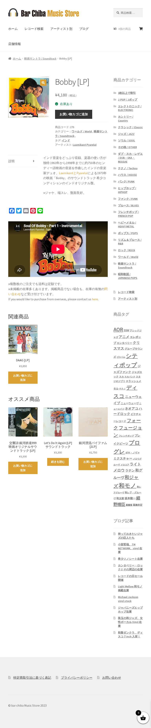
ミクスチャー (122, 458)
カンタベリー (124, 343)
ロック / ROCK (126, 250)
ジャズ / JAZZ (126, 134)
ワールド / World (82, 131)
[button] (43, 83)
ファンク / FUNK (128, 199)
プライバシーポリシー (76, 677)
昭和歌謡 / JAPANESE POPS (127, 276)
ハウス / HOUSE (127, 175)
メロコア (125, 464)
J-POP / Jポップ (127, 99)
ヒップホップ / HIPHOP (127, 190)
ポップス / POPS (128, 233)
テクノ (122, 388)
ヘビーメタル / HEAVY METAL (127, 224)
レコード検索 (34, 29)
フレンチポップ (126, 436)
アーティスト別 (61, 29)
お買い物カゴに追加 (74, 114)
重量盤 (129, 505)
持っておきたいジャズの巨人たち (130, 535)
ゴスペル (121, 357)
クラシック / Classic (130, 127)
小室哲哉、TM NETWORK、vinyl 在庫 (130, 548)
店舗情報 (14, 44)
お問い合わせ (111, 677)
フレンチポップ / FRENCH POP (128, 214)
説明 (11, 161)
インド (66, 140)
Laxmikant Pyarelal (85, 145)
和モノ (127, 485)
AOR (118, 329)
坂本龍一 (130, 498)
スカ (121, 376)
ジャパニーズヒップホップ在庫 (130, 609)
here (95, 299)
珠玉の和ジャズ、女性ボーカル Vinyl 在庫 (130, 622)
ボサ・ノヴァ (132, 452)
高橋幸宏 (137, 504)
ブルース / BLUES (128, 205)
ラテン (130, 470)
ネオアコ (131, 408)
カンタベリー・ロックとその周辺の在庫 (130, 567)
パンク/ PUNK (126, 181)
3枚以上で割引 (127, 93)
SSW (126, 330)
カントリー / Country (125, 118)
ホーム (13, 29)
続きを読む (58, 461)
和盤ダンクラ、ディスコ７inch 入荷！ (130, 634)
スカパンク (129, 376)
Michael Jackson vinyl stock (128, 599)
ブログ (84, 29)
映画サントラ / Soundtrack (40, 58)
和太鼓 (120, 498)
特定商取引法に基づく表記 (32, 677)
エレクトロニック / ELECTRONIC (130, 108)
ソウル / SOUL (126, 140)
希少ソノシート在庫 (130, 558)
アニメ (124, 336)
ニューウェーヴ (130, 403)
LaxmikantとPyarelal (73, 173)
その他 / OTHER (127, 147)
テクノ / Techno (127, 168)
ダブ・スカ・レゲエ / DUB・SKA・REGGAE (130, 157)
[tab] (23, 161)
